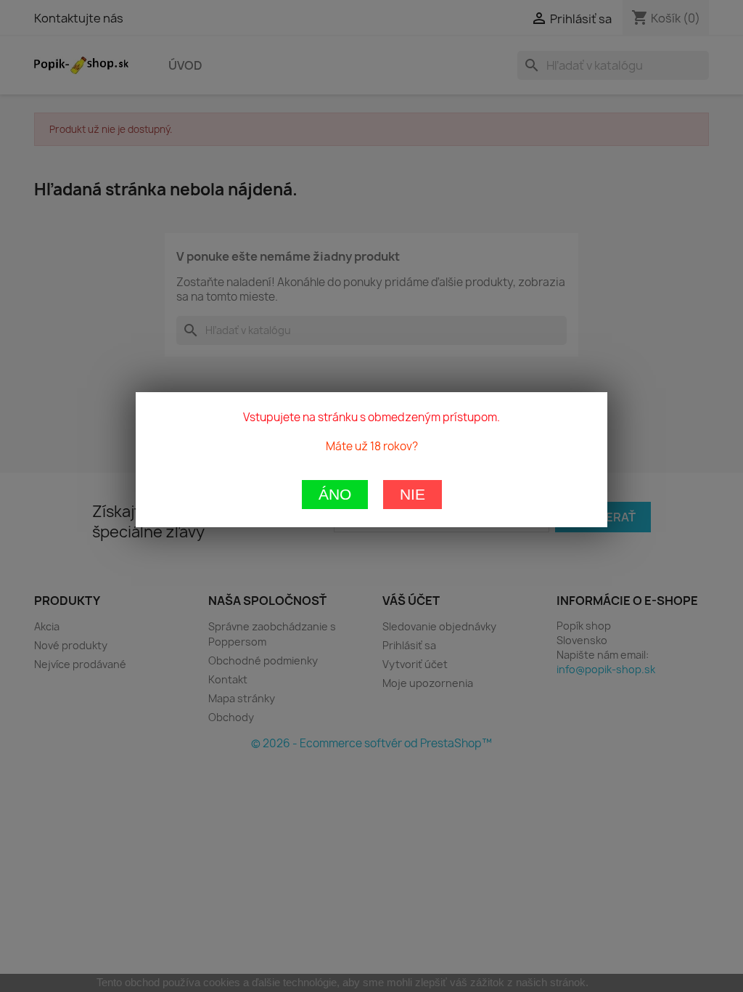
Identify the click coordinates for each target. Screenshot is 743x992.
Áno (335, 494)
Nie (412, 494)
